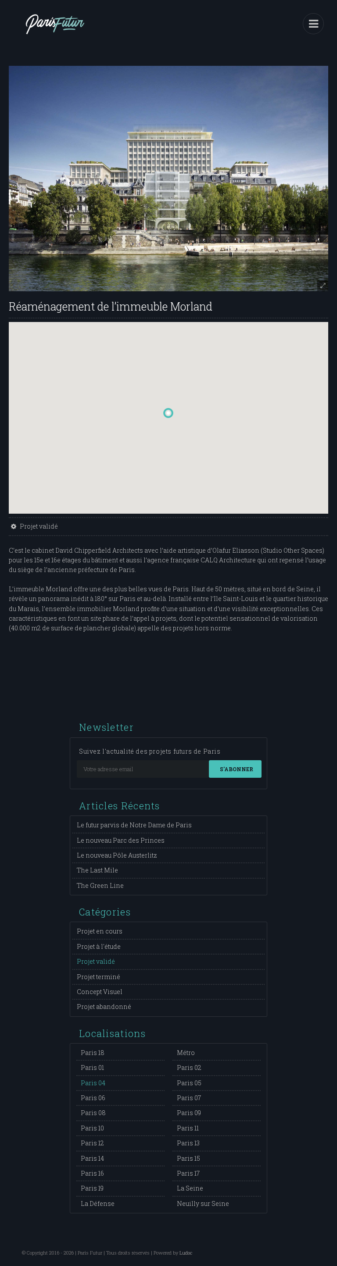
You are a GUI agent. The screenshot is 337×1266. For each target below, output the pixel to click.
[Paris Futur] (55, 30)
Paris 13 (188, 1143)
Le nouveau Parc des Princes (121, 840)
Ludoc (185, 1252)
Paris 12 (92, 1143)
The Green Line (100, 885)
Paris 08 (93, 1113)
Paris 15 (188, 1158)
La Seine (190, 1188)
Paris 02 (189, 1067)
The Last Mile (97, 870)
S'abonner (236, 768)
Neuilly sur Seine (203, 1203)
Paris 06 (93, 1098)
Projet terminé (98, 977)
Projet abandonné (104, 1006)
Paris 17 (188, 1173)
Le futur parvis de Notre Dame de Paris (134, 825)
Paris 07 (189, 1098)
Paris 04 (93, 1083)
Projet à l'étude (99, 946)
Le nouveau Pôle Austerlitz (117, 855)
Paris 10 (92, 1128)
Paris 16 (92, 1173)
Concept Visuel (99, 991)
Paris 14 (92, 1158)
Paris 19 (92, 1188)
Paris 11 (188, 1128)
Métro (186, 1052)
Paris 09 (189, 1113)
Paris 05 (189, 1083)
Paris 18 (92, 1052)
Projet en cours (99, 931)
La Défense (98, 1203)
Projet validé (96, 961)
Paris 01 (92, 1067)
